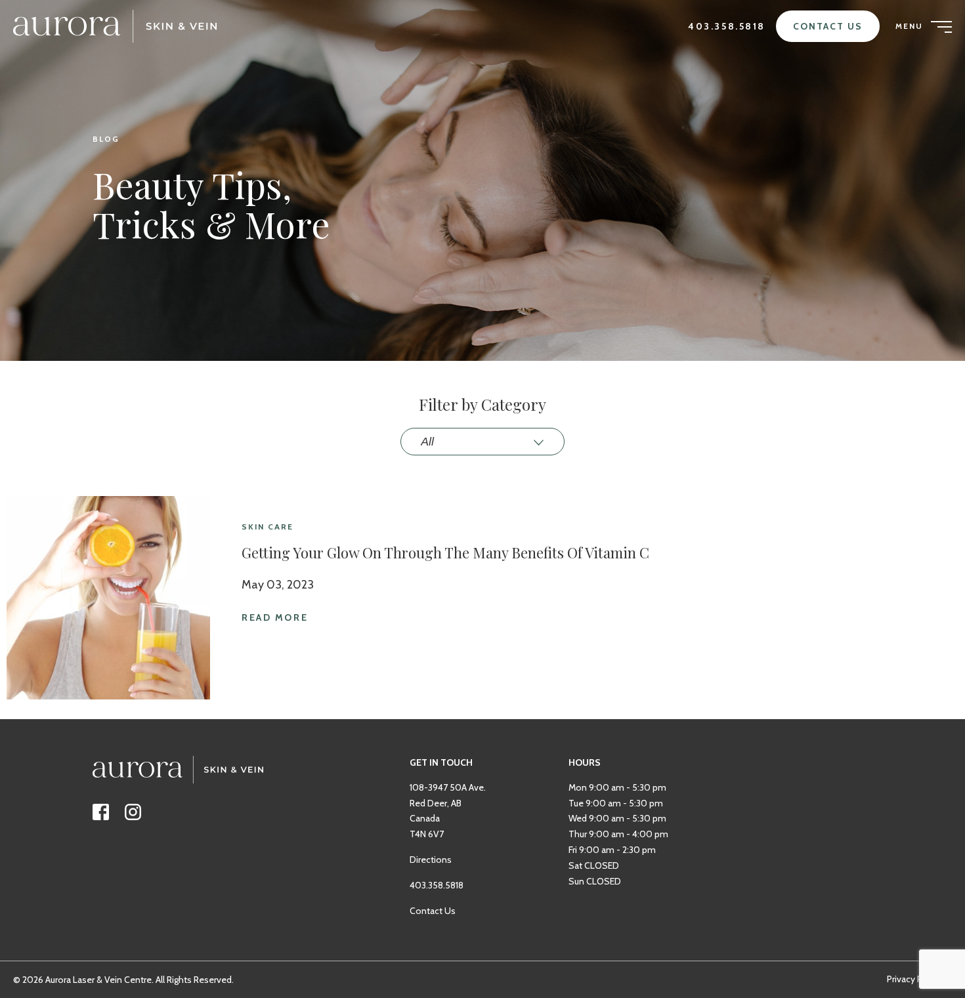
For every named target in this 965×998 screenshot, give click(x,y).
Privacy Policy (914, 979)
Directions (431, 859)
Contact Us (828, 26)
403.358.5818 (726, 26)
